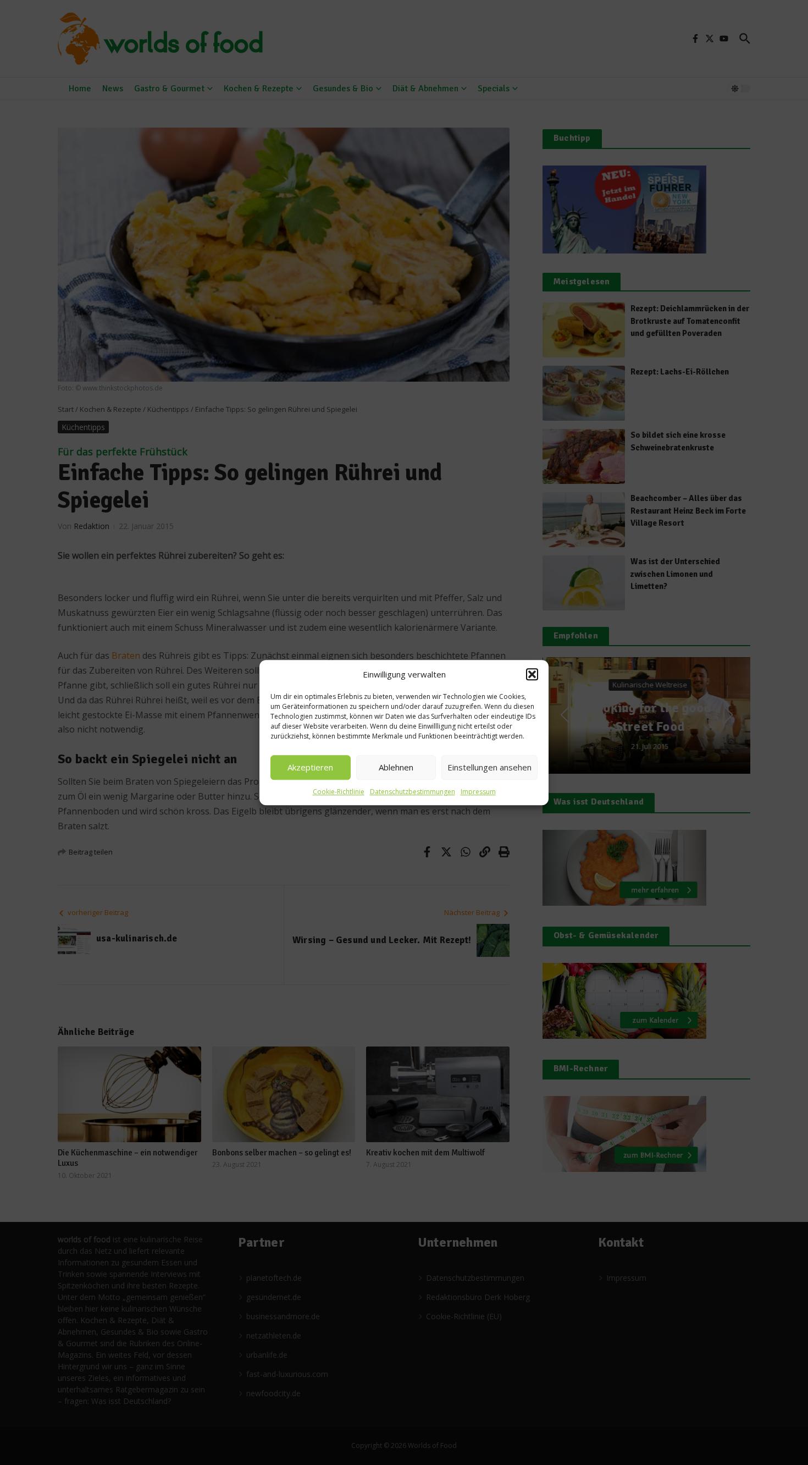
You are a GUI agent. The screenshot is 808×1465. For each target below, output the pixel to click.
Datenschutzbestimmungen (412, 791)
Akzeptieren (310, 767)
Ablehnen (396, 767)
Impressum (478, 791)
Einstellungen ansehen (489, 767)
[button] (532, 674)
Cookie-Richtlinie (338, 791)
